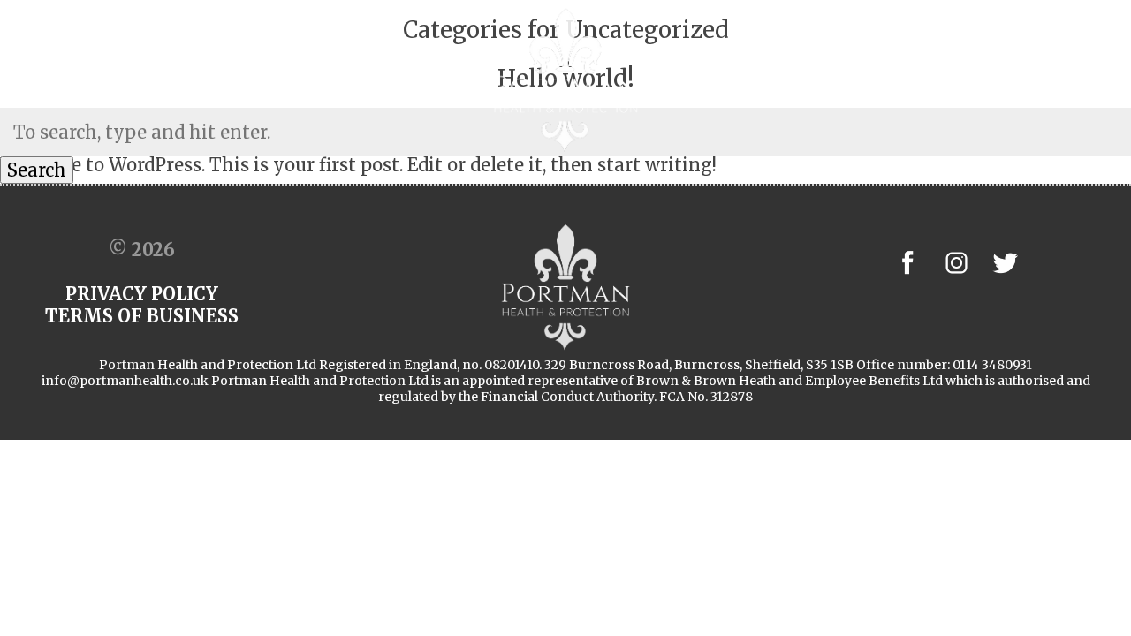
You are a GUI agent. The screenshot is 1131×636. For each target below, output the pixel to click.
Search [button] (36, 170)
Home (182, 79)
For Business (388, 79)
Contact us (980, 79)
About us (272, 79)
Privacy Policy (141, 294)
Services (874, 79)
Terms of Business (142, 316)
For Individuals (750, 79)
